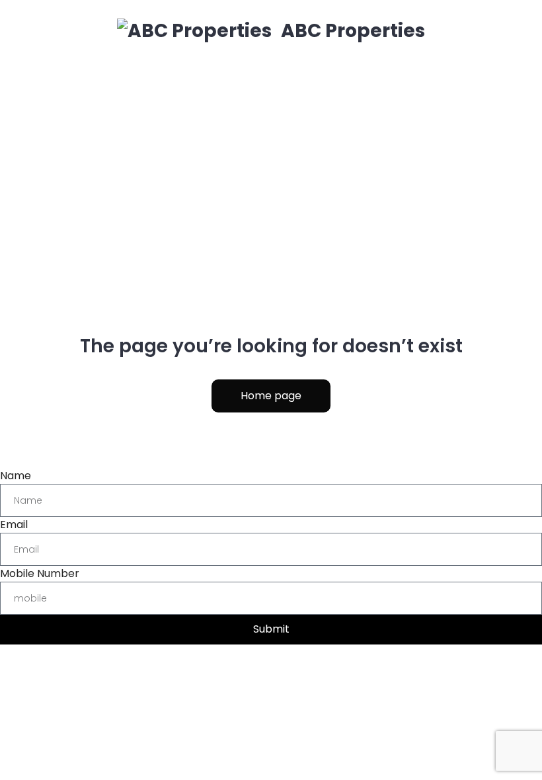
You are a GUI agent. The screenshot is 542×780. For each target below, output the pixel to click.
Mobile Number (39, 573)
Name (15, 475)
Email (14, 524)
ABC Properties (351, 31)
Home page (271, 395)
